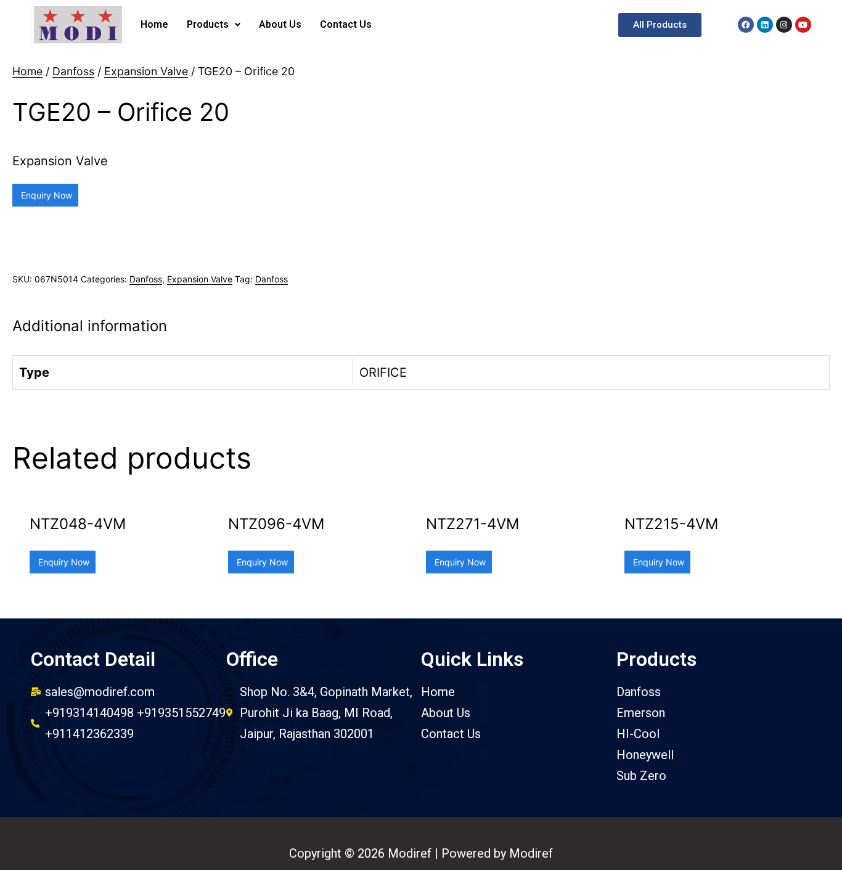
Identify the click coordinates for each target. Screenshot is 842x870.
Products (208, 24)
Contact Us (346, 24)
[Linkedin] (765, 25)
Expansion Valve (146, 71)
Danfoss (73, 71)
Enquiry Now (45, 195)
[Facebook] (746, 25)
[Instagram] (784, 25)
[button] (659, 25)
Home (154, 24)
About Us (280, 24)
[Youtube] (803, 25)
